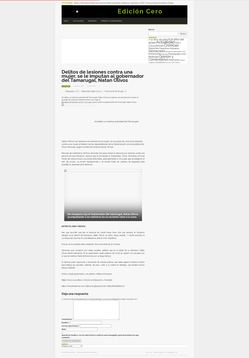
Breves (160, 45)
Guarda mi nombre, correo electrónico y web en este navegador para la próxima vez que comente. (100, 336)
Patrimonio (174, 60)
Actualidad (78, 21)
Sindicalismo (160, 62)
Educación (169, 51)
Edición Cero (140, 11)
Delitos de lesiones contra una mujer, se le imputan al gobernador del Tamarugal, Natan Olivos (103, 76)
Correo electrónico (71, 326)
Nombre (66, 323)
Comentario (67, 319)
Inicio (66, 21)
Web (64, 329)
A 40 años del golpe (158, 39)
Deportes (153, 48)
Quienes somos (158, 352)
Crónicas (92, 21)
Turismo (168, 62)
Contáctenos (171, 352)
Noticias (153, 56)
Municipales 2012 (177, 54)
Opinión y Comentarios (111, 21)
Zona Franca (175, 62)
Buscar (151, 29)
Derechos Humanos (169, 48)
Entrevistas (154, 53)
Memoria (165, 54)
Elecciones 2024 (179, 51)
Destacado (156, 51)
